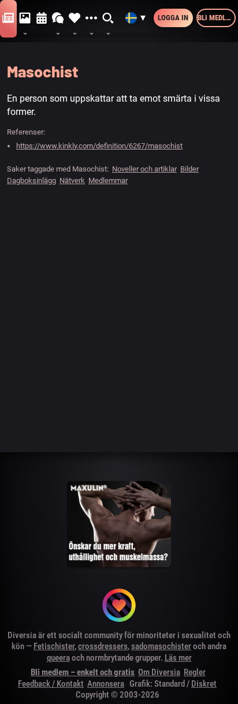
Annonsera (105, 684)
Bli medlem (216, 17)
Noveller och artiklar (144, 169)
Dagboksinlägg (31, 180)
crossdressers (103, 646)
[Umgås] (58, 18)
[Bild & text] (25, 18)
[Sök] (108, 18)
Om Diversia (159, 672)
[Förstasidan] (8, 18)
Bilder (189, 169)
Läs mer (178, 658)
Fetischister (54, 646)
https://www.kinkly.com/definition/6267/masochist (99, 145)
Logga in (173, 17)
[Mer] (91, 18)
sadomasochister (161, 646)
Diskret (204, 684)
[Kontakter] (74, 18)
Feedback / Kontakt (51, 684)
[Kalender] (42, 18)
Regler (195, 672)
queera (58, 658)
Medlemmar (108, 180)
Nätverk (72, 180)
